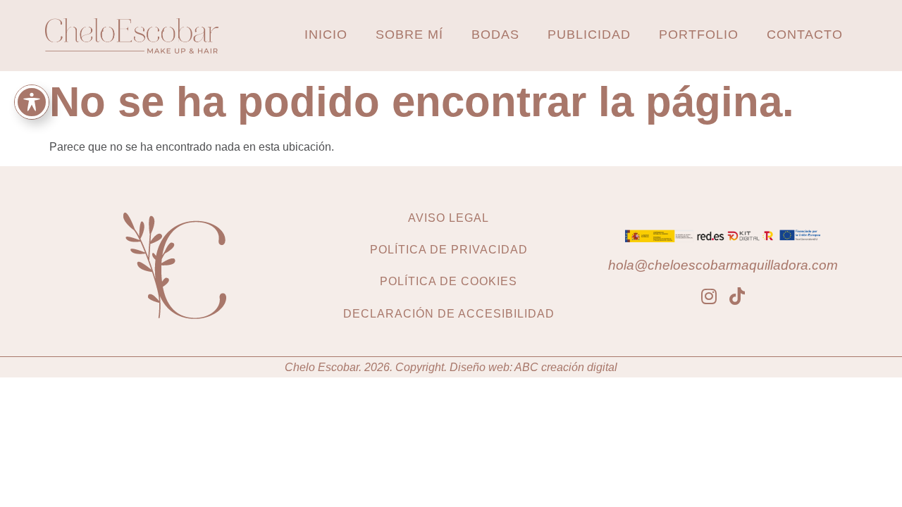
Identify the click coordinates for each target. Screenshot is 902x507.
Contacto (805, 34)
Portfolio (699, 34)
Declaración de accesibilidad (449, 314)
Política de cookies (448, 281)
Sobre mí (409, 34)
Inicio (325, 34)
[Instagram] (708, 296)
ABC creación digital (565, 367)
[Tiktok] (737, 296)
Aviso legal (448, 218)
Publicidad (589, 34)
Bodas (495, 34)
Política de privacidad (449, 250)
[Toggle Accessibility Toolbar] (32, 102)
